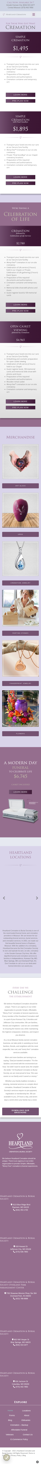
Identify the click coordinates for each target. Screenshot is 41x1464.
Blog (10, 1420)
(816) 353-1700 (21, 1210)
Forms (12, 1415)
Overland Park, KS (29, 961)
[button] (4, 898)
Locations (26, 1411)
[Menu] (33, 14)
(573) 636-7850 (21, 1252)
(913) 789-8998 (21, 1299)
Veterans (10, 1435)
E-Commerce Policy (19, 1439)
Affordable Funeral (19, 1430)
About (26, 1415)
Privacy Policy (16, 1455)
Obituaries (25, 1420)
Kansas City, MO (30, 958)
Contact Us (28, 1435)
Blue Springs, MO (11, 961)
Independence (17, 958)
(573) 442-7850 (27, 7)
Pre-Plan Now (20, 101)
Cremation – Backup (19, 1425)
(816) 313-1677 (29, 5)
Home (10, 1410)
